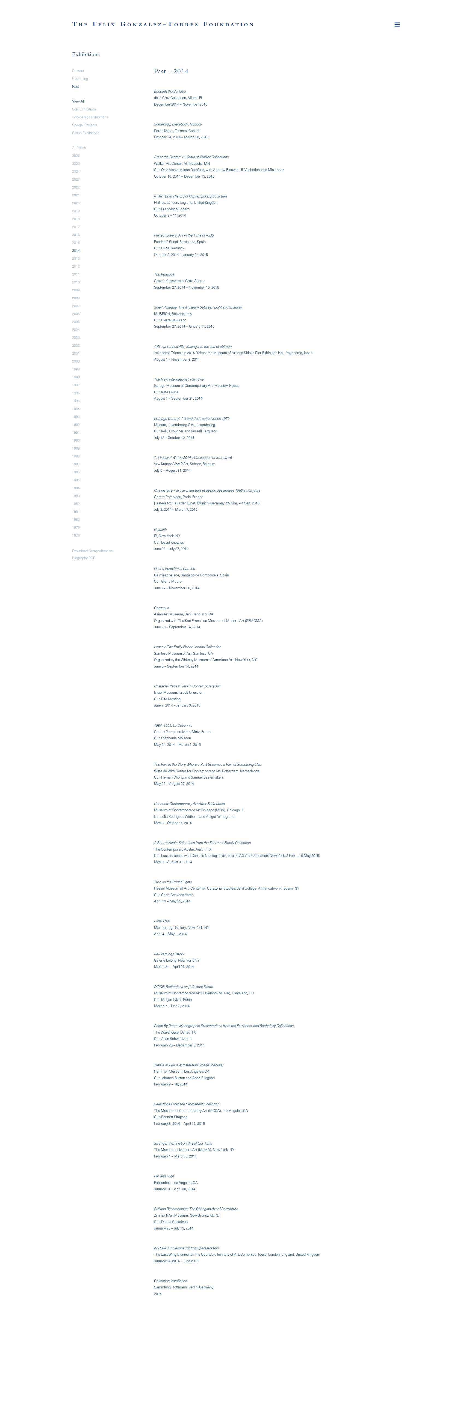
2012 (76, 266)
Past (75, 86)
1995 (76, 400)
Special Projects (84, 124)
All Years (79, 147)
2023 (76, 179)
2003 (76, 337)
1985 (76, 479)
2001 (76, 353)
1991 (76, 432)
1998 (76, 376)
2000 (76, 361)
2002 (76, 345)
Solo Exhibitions (84, 109)
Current (78, 70)
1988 (76, 456)
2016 (76, 234)
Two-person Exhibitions (90, 116)
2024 (76, 171)
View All (78, 101)
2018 (76, 218)
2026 (76, 155)
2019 (76, 210)
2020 (76, 202)
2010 (76, 282)
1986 (76, 471)
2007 (76, 305)
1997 (76, 384)
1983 (76, 495)
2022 (76, 187)
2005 (76, 321)
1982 (76, 503)
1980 (76, 519)
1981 (76, 511)
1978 (76, 535)
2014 (76, 250)
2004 (76, 329)
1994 (76, 408)
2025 (76, 163)
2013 (76, 258)
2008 (76, 297)
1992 (76, 424)
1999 (76, 369)
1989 (76, 448)
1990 (76, 440)
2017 (76, 226)
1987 (76, 463)
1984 (76, 487)
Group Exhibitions (85, 132)
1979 (76, 527)
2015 (76, 242)
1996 (76, 392)
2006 (76, 313)
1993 (76, 416)
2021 (76, 195)
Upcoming (80, 78)
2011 (76, 274)
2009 (76, 289)
